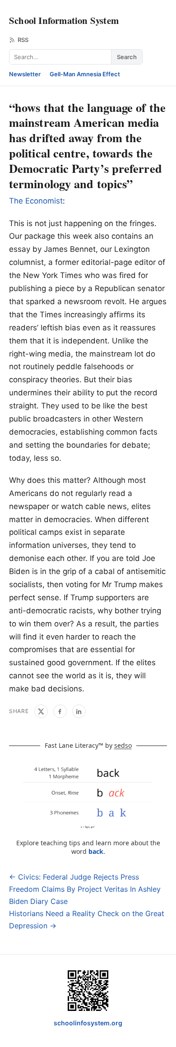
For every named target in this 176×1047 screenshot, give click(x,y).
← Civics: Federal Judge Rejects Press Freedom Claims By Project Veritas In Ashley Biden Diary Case (85, 889)
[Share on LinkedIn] (79, 711)
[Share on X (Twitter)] (41, 711)
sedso (123, 745)
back (95, 851)
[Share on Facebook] (60, 711)
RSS (23, 39)
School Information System (64, 20)
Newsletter (25, 74)
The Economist (36, 200)
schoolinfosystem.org (88, 1023)
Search (127, 56)
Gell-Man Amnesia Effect (85, 74)
